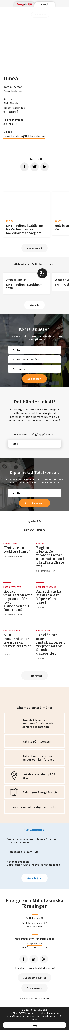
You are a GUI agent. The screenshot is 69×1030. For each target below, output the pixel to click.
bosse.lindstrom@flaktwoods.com (24, 136)
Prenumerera (34, 988)
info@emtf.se (34, 943)
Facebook (23, 959)
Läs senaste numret (34, 977)
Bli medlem (19, 968)
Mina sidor (40, 14)
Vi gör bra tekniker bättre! (42, 968)
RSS (44, 959)
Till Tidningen (34, 675)
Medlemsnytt (34, 248)
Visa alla (34, 305)
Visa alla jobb (34, 878)
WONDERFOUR (42, 998)
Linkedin (33, 959)
